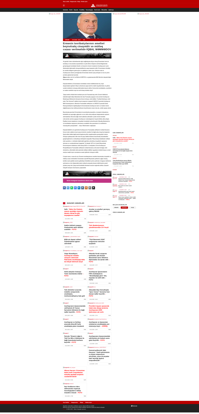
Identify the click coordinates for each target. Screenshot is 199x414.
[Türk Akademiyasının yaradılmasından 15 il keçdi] (99, 222)
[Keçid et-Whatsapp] (130, 1)
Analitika (81, 10)
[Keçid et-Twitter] (123, 1)
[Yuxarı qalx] (194, 409)
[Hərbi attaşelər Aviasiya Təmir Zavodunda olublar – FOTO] (75, 269)
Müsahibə (104, 10)
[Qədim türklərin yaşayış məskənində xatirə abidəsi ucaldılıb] (75, 222)
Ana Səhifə (66, 402)
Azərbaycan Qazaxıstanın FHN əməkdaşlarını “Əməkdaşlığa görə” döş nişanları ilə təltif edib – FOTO (98, 276)
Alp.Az (64, 409)
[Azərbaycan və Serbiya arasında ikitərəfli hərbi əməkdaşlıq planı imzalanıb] (75, 319)
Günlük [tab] (116, 207)
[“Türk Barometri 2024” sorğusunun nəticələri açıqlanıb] (99, 236)
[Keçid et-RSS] (135, 1)
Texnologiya (89, 10)
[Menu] (64, 5)
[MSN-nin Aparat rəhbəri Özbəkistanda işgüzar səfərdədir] (75, 236)
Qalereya (111, 10)
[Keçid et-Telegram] (128, 1)
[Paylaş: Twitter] (68, 187)
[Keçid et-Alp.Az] (99, 5)
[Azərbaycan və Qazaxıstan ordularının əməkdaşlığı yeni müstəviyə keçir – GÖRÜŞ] (99, 319)
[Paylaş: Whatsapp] (71, 187)
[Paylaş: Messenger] (75, 187)
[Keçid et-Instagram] (125, 1)
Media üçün (88, 402)
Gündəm (65, 10)
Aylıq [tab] (132, 207)
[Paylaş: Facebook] (64, 187)
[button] (93, 187)
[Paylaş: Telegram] (79, 187)
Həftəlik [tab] (124, 207)
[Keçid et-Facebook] (121, 1)
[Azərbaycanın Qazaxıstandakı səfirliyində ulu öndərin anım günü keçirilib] (99, 333)
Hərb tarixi (97, 10)
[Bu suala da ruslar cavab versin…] (115, 185)
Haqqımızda (74, 402)
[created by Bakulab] (134, 406)
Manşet (115, 147)
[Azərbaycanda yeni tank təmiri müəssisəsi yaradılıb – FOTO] (115, 190)
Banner (115, 169)
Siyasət (76, 10)
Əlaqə (81, 402)
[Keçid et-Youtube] (132, 1)
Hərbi (70, 10)
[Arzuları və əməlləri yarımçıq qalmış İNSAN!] (99, 206)
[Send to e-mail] (89, 187)
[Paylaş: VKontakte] (82, 187)
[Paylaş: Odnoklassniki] (86, 187)
